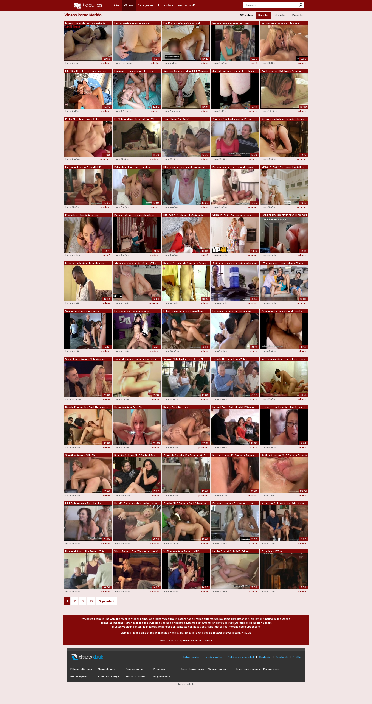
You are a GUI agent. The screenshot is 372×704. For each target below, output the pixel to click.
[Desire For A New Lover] (186, 427)
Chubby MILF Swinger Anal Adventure (185, 503)
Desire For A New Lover (176, 407)
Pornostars (165, 5)
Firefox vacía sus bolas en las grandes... (131, 23)
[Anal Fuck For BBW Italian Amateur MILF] (284, 90)
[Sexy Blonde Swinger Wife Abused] (88, 379)
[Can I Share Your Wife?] (186, 138)
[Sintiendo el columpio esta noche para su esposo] (235, 283)
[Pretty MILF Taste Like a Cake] (88, 138)
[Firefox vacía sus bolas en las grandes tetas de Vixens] (137, 42)
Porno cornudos (135, 676)
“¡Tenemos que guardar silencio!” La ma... (135, 263)
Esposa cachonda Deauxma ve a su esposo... (233, 503)
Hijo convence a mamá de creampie (184, 167)
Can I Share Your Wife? (176, 119)
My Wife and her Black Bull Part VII (134, 119)
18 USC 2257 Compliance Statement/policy (186, 640)
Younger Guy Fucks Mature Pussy (231, 119)
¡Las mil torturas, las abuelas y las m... (234, 71)
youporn (154, 111)
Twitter (297, 657)
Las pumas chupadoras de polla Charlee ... (280, 23)
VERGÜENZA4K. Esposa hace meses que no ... (233, 215)
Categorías (145, 5)
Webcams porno (218, 669)
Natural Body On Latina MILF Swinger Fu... (234, 407)
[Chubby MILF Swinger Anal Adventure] (186, 523)
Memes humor (106, 669)
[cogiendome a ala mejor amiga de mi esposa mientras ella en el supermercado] (137, 379)
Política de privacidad (241, 657)
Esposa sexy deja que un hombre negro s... (231, 311)
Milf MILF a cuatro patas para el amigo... (181, 23)
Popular (263, 15)
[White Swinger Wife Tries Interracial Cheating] (137, 571)
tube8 (254, 63)
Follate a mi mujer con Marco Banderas (186, 311)
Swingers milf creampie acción (82, 311)
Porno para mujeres (248, 669)
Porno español (79, 676)
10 (91, 601)
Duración (298, 15)
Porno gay (159, 669)
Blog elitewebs (161, 676)
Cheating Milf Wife (272, 551)
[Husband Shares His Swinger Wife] (88, 571)
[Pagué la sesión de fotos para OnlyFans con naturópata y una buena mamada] (88, 235)
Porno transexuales (192, 669)
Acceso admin (186, 684)
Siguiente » (107, 601)
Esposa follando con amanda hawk (232, 167)
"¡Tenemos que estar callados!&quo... (283, 263)
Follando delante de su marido (132, 167)
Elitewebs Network (81, 669)
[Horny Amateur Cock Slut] (137, 427)
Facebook (282, 657)
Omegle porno (134, 669)
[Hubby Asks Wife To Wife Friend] (235, 571)
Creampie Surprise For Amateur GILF (184, 455)
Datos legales (191, 657)
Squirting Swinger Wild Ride (81, 455)
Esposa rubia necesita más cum (230, 23)
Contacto (265, 657)
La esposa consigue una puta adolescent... (131, 311)
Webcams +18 (187, 5)
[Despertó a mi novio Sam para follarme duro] (186, 283)
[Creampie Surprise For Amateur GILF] (186, 475)
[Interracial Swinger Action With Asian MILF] (284, 523)
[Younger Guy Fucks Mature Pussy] (235, 138)
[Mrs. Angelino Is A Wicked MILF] (88, 186)
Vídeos (128, 5)
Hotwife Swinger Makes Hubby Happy (135, 503)
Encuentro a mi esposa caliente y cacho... (133, 71)
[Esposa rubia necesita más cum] (235, 42)
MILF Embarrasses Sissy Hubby (83, 503)
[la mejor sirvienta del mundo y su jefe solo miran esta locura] (88, 283)
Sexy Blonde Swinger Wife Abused (85, 359)
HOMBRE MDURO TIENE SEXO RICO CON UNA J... (284, 215)
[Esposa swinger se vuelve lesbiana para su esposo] (137, 235)
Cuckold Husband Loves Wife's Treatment (230, 359)
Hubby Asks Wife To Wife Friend (230, 551)
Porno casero (271, 669)
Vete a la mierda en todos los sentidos (284, 359)
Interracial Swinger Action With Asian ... (284, 503)
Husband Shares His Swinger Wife (85, 551)
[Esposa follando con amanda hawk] (235, 186)
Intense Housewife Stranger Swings (233, 455)
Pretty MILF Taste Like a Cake (82, 119)
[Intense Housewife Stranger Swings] (235, 475)
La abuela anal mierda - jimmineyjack (283, 407)
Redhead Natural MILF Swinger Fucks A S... (284, 455)
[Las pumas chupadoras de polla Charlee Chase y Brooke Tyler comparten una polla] (284, 42)
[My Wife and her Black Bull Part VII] (137, 138)
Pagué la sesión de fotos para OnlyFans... (82, 215)
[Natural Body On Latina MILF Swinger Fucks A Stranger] (235, 427)
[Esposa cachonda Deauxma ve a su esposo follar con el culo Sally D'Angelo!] (235, 523)
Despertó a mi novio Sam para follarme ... (185, 263)
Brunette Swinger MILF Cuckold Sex (134, 455)
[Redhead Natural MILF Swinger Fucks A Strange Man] (284, 475)
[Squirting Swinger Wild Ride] (88, 475)
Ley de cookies (213, 657)
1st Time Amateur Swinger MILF (181, 551)
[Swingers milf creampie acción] (88, 330)
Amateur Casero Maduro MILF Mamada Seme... (185, 71)
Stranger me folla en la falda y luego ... (284, 119)
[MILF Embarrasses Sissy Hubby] (88, 523)
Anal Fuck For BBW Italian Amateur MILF (282, 71)
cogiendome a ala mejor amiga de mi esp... (135, 359)
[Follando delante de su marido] (137, 186)
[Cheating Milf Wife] (284, 571)
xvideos (105, 63)
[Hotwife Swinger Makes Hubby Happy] (137, 523)
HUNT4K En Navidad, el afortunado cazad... (183, 215)
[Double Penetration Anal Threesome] (88, 427)
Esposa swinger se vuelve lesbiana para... (134, 215)
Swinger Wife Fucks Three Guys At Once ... (183, 359)
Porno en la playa (108, 676)
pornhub (105, 159)
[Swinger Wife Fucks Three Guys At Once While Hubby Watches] (186, 379)
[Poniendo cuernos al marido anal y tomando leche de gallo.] (284, 331)
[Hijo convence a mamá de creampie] (186, 186)
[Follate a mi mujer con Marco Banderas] (186, 331)
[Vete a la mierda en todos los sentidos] (284, 378)
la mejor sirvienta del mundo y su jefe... (84, 263)
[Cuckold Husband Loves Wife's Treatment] (235, 379)
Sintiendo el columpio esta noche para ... (234, 263)
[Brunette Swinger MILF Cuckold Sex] (137, 475)
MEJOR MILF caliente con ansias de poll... (85, 71)
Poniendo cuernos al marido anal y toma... (282, 311)
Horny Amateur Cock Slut (128, 407)
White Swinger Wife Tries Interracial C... (136, 551)
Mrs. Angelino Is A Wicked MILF (83, 167)
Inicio (115, 5)
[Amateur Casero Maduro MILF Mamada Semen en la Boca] (186, 90)
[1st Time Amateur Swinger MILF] (186, 571)
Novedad (280, 15)
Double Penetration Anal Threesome (86, 407)
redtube (154, 63)
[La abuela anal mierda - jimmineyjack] (284, 427)
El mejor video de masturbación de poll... (85, 23)
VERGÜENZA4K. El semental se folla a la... (283, 167)
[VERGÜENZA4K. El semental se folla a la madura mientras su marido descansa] (284, 186)
